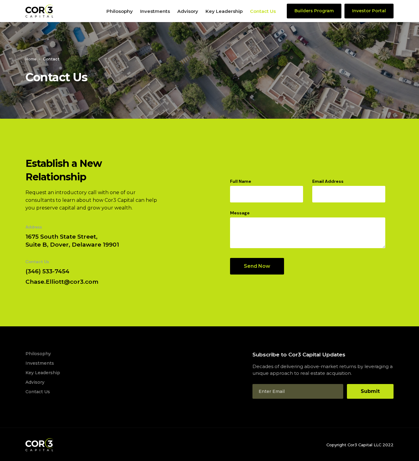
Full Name (240, 181)
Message (240, 213)
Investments (155, 11)
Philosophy (119, 11)
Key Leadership (224, 11)
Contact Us (263, 11)
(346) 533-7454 (47, 271)
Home (31, 59)
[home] (64, 11)
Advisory (187, 11)
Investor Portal (369, 10)
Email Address (328, 181)
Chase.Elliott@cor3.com (61, 281)
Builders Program (314, 10)
